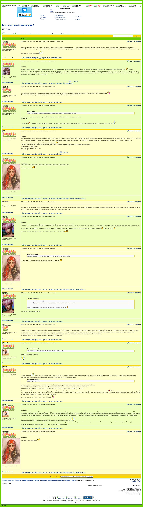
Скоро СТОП (98, 6)
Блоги (42, 19)
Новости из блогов (61, 19)
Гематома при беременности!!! (18, 25)
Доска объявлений (122, 6)
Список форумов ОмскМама (31, 33)
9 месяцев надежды (70, 33)
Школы (61, 6)
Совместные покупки (78, 6)
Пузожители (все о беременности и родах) (52, 33)
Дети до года (27, 6)
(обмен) (48, 6)
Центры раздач (134, 6)
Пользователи (59, 15)
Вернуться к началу (7, 57)
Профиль (43, 17)
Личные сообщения (61, 17)
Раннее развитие (36, 6)
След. (10, 29)
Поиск (42, 15)
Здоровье (69, 6)
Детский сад (49, 5)
